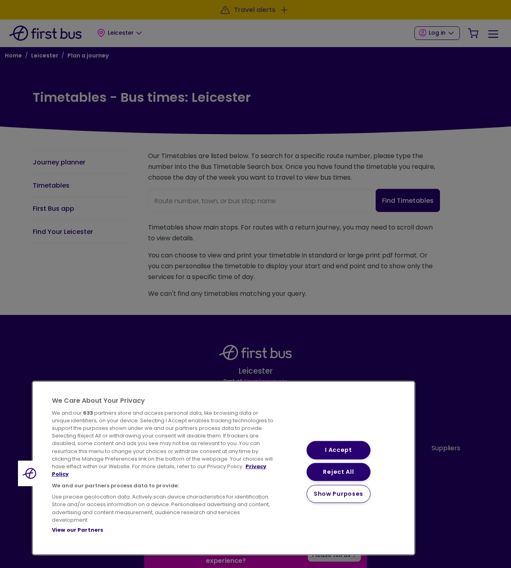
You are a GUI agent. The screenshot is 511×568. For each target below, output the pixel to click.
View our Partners (77, 530)
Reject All (338, 472)
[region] (223, 468)
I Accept (338, 450)
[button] (31, 473)
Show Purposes (338, 494)
